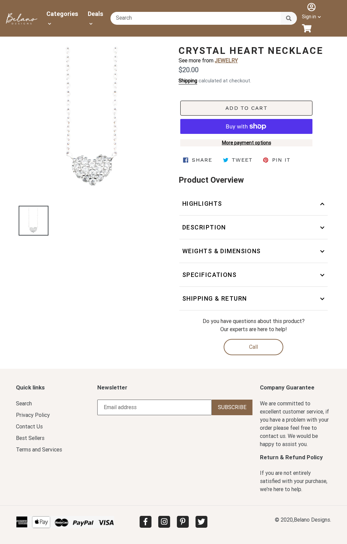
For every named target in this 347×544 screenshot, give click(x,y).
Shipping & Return (214, 298)
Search (24, 403)
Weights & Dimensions (221, 251)
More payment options (246, 142)
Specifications (209, 274)
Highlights (202, 203)
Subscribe (232, 407)
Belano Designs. (312, 520)
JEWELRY (226, 60)
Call (253, 347)
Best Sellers (30, 438)
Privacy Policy (33, 415)
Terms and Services (39, 449)
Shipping (188, 81)
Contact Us (29, 426)
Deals (95, 13)
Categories (62, 13)
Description (204, 227)
